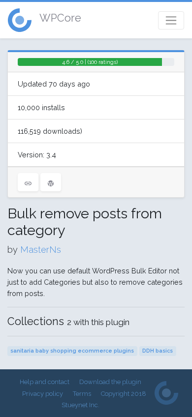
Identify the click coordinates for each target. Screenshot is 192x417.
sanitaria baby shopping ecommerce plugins (72, 351)
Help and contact (44, 382)
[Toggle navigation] (171, 20)
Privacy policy (42, 393)
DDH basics (157, 351)
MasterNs (40, 249)
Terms (82, 393)
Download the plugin (110, 382)
